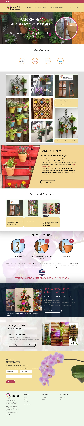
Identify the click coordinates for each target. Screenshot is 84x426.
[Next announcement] (56, 1)
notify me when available (22, 345)
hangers (30, 263)
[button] (45, 7)
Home (25, 397)
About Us (26, 401)
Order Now (30, 28)
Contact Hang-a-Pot (29, 404)
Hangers (44, 397)
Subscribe (10, 381)
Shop (25, 399)
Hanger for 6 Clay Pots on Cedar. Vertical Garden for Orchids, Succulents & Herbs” (32, 220)
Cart (61, 399)
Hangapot (11, 422)
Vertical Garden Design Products (65, 141)
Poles (43, 399)
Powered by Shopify (18, 422)
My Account (63, 397)
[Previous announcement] (28, 1)
